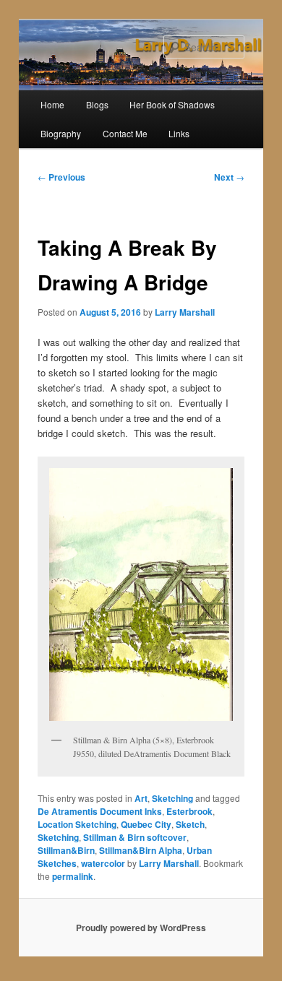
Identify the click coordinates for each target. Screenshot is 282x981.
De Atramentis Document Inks (100, 811)
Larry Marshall (185, 312)
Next (229, 176)
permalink (72, 876)
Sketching (172, 798)
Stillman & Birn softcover (135, 837)
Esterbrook (189, 811)
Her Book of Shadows (172, 104)
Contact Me (125, 133)
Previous (61, 176)
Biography (60, 133)
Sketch (190, 824)
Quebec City (146, 824)
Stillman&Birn (66, 850)
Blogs (97, 104)
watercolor (103, 863)
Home (52, 104)
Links (178, 133)
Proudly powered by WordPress (141, 927)
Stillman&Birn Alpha (140, 850)
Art (141, 798)
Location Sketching (77, 824)
